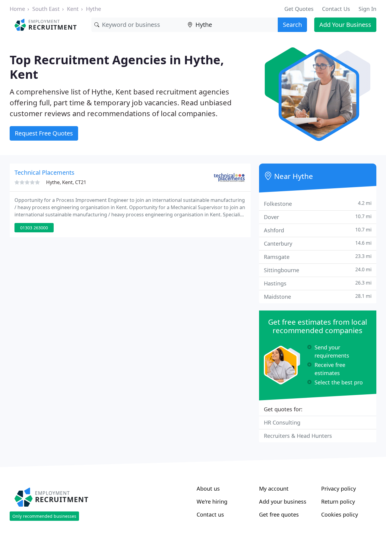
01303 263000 (34, 228)
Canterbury (318, 243)
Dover (318, 217)
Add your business (282, 501)
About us (208, 488)
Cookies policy (339, 514)
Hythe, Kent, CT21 (66, 182)
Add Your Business (345, 25)
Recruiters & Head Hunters (298, 435)
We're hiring (212, 501)
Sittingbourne (318, 270)
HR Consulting (282, 422)
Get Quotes (299, 8)
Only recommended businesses (44, 516)
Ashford (318, 230)
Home (17, 8)
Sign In (367, 8)
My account (274, 488)
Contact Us (336, 8)
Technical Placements (44, 172)
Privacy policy (338, 488)
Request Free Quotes (44, 133)
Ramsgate (318, 256)
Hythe (93, 8)
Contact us (210, 514)
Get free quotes (279, 514)
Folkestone (318, 203)
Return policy (338, 501)
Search (292, 25)
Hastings (318, 283)
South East (46, 8)
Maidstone (318, 296)
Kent (73, 8)
